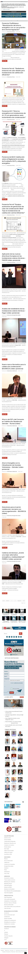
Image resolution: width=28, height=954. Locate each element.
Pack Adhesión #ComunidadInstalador (12, 890)
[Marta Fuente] (20, 772)
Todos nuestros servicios (9, 879)
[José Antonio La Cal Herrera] (14, 757)
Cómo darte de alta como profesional (12, 906)
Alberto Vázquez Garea (7, 775)
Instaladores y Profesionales (10, 901)
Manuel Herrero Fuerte (7, 744)
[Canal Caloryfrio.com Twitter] (9, 637)
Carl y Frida (6, 873)
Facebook (6, 928)
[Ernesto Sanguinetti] (20, 741)
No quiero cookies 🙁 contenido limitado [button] (14, 16)
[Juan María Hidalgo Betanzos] (20, 764)
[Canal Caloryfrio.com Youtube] (14, 637)
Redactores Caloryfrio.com (10, 843)
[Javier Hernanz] (20, 749)
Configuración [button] (13, 11)
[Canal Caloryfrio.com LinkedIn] (12, 637)
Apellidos (6, 673)
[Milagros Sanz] (14, 741)
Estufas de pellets (8, 918)
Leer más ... (4, 60)
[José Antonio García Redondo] (7, 757)
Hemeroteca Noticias (11, 262)
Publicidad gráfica (8, 885)
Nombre (6, 671)
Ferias (5, 869)
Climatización (7, 916)
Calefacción (6, 862)
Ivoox (5, 939)
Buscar (20, 633)
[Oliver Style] (20, 788)
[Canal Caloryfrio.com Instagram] (16, 637)
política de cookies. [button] (6, 9)
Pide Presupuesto (8, 897)
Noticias (6, 858)
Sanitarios (6, 867)
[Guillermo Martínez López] (14, 780)
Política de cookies (8, 852)
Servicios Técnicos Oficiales (10, 902)
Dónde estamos (7, 846)
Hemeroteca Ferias (11, 31)
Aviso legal (6, 848)
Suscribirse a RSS (8, 854)
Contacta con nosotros (9, 845)
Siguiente (19, 600)
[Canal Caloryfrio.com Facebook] (7, 637)
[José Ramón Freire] (7, 780)
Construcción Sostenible (9, 864)
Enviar (11, 692)
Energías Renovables (8, 866)
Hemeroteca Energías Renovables (13, 315)
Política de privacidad (9, 850)
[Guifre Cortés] (14, 764)
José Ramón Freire (7, 783)
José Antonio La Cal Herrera (13, 760)
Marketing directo (8, 883)
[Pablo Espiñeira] (20, 757)
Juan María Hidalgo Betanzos (20, 768)
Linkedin (6, 932)
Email (5, 676)
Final (24, 600)
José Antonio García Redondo (7, 760)
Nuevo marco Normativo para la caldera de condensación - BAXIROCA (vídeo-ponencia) (14, 367)
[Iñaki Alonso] (14, 772)
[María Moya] (7, 749)
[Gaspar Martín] (20, 780)
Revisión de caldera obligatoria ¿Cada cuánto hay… (14, 708)
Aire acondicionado (8, 860)
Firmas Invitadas (7, 839)
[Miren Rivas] (7, 795)
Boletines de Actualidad (9, 889)
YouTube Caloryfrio (8, 935)
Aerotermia (6, 913)
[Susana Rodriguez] (7, 764)
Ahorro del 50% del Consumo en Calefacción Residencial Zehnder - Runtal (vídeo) (13, 421)
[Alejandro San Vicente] (7, 734)
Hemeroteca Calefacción (12, 370)
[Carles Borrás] (14, 734)
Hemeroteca (7, 871)
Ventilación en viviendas (9, 924)
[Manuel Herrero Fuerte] (7, 741)
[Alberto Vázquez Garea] (7, 772)
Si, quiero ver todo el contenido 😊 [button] (14, 13)
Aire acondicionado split (9, 914)
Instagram (6, 937)
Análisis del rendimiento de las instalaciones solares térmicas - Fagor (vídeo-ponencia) (14, 311)
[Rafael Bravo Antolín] (14, 788)
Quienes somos (7, 837)
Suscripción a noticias (9, 878)
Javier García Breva (20, 737)
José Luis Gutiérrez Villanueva (13, 752)
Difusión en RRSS (8, 887)
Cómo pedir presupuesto (9, 899)
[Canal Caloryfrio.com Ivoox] (21, 637)
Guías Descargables (8, 892)
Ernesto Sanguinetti (20, 744)
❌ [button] (27, 2)
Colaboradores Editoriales (9, 841)
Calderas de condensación (10, 920)
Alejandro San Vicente (7, 737)
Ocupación (7, 678)
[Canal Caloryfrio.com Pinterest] (19, 637)
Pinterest (6, 934)
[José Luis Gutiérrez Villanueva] (14, 749)
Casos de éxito (7, 908)
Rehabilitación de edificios (10, 922)
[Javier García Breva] (20, 734)
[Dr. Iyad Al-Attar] (7, 788)
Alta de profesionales (8, 904)
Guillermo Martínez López (13, 783)
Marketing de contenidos (9, 881)
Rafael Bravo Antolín (14, 791)
